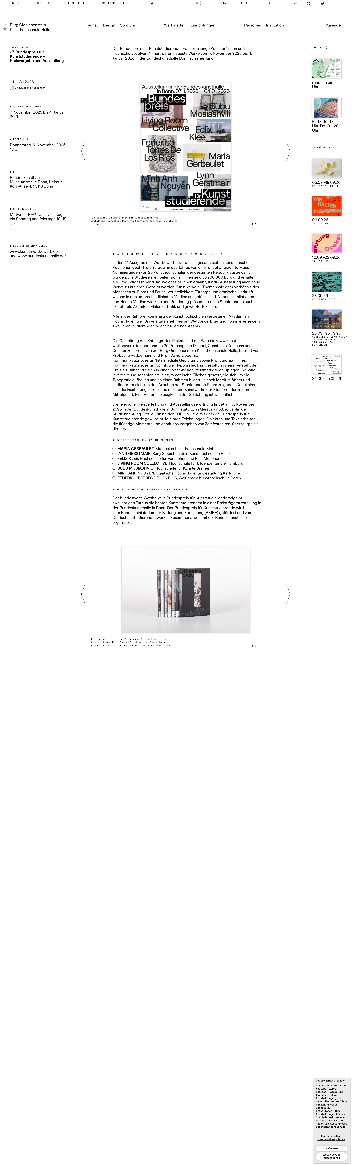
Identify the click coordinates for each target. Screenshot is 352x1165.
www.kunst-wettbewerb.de (34, 252)
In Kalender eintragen (30, 88)
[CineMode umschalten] (336, 3)
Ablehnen (332, 1148)
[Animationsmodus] (200, 3)
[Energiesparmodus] (151, 3)
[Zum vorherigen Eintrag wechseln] (83, 151)
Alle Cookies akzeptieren (331, 1157)
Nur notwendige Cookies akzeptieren (331, 1138)
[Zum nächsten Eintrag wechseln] (288, 151)
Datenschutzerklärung (330, 1127)
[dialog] (332, 1120)
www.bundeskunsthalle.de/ (42, 256)
